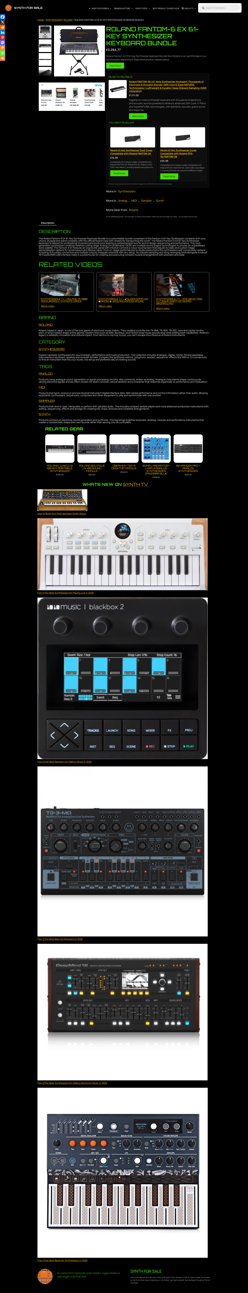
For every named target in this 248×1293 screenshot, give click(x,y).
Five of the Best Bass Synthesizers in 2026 (60, 939)
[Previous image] (57, 51)
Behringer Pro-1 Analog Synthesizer (188, 468)
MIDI (134, 201)
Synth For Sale (28, 8)
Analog (122, 201)
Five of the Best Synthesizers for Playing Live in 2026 (65, 592)
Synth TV (135, 484)
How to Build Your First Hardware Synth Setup (61, 513)
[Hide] (1, 63)
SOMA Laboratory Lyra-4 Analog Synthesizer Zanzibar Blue (156, 469)
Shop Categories (100, 8)
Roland (68, 19)
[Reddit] (2, 27)
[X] (2, 22)
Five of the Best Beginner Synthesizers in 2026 (62, 1260)
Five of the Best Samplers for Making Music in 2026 (64, 761)
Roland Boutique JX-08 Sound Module (92, 468)
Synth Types (141, 8)
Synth (160, 201)
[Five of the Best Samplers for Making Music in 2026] (122, 679)
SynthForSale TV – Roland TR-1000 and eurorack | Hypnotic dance (64, 300)
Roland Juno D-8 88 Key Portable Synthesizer (60, 468)
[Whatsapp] (2, 53)
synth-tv (188, 8)
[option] (45, 45)
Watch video (47, 306)
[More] (2, 58)
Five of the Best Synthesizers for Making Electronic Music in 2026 (72, 1083)
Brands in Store (122, 8)
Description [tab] (47, 222)
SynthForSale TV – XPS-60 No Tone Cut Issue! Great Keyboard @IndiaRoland (179, 301)
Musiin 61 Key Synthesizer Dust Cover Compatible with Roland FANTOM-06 (131, 152)
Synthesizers (54, 19)
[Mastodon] (2, 42)
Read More (115, 65)
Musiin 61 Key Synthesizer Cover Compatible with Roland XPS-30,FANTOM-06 (178, 153)
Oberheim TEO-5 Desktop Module (124, 467)
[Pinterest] (2, 37)
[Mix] (2, 47)
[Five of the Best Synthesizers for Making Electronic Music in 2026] (122, 1012)
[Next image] (101, 51)
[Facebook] (2, 16)
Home (40, 19)
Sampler (146, 201)
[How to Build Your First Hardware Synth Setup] (62, 500)
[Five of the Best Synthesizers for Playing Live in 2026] (122, 554)
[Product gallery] (79, 51)
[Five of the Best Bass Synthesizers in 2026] (122, 851)
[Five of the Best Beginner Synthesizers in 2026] (122, 1173)
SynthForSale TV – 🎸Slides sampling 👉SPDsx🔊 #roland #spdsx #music (123, 300)
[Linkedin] (2, 32)
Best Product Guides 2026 (166, 8)
